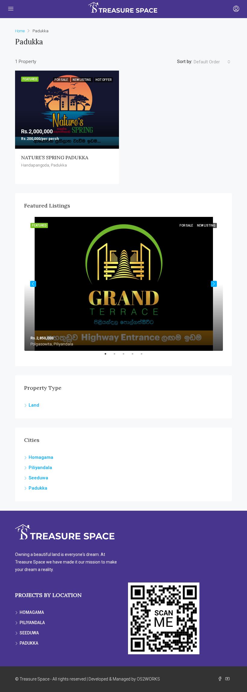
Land (34, 405)
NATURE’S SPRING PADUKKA (54, 157)
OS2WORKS (148, 679)
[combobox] (212, 62)
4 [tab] (136, 356)
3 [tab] (127, 356)
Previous (33, 284)
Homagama (41, 457)
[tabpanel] (123, 284)
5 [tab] (145, 356)
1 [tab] (108, 356)
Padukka (38, 488)
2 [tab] (117, 356)
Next (214, 284)
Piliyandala (40, 467)
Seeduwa (38, 478)
